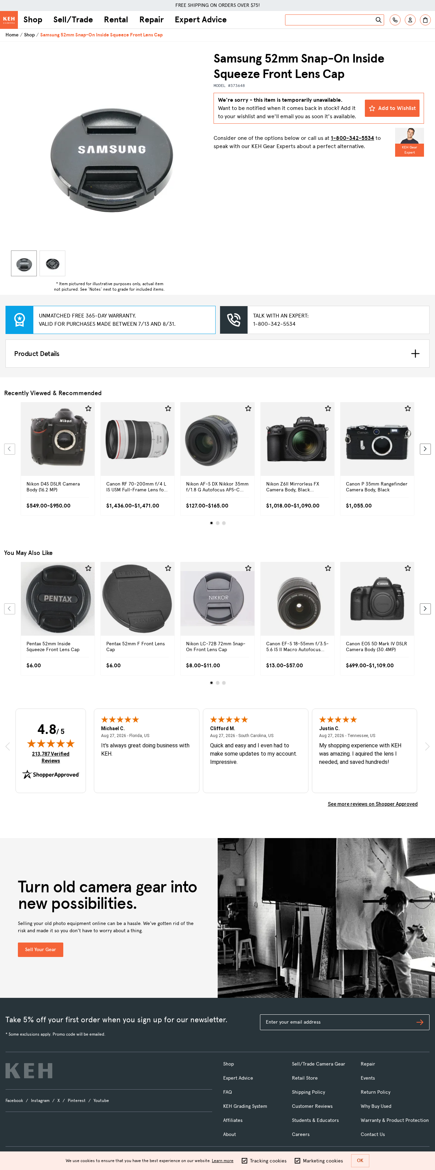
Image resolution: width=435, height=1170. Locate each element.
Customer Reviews (312, 1106)
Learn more (222, 1160)
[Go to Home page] (9, 20)
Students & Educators (315, 1120)
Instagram (40, 1100)
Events (368, 1078)
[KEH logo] (29, 1070)
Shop (32, 19)
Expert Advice (201, 19)
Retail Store (305, 1078)
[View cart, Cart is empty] (425, 19)
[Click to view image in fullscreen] (109, 149)
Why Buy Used (376, 1106)
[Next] (425, 449)
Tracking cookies (268, 1161)
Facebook (14, 1100)
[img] (51, 743)
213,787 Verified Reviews (52, 757)
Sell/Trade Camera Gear (318, 1064)
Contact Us (373, 1134)
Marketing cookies (323, 1161)
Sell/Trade (73, 19)
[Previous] (9, 449)
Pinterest (77, 1100)
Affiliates (232, 1120)
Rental (116, 19)
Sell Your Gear (40, 949)
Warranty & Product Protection (395, 1120)
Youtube (101, 1100)
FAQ (227, 1092)
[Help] (395, 19)
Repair (151, 19)
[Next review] (427, 746)
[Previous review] (7, 746)
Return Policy (375, 1092)
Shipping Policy (308, 1092)
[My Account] (410, 19)
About (229, 1134)
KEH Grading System (245, 1106)
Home (12, 35)
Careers (300, 1134)
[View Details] (58, 446)
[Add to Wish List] (88, 408)
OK (360, 1160)
